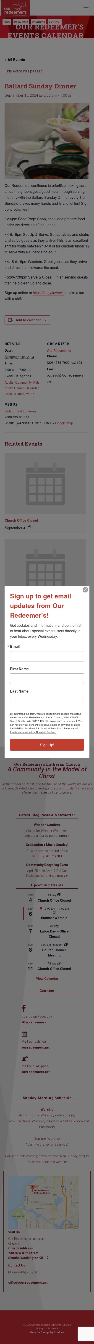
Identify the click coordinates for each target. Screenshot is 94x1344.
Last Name (19, 691)
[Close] (85, 589)
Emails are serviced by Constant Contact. (33, 732)
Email (15, 646)
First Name (19, 669)
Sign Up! (47, 744)
